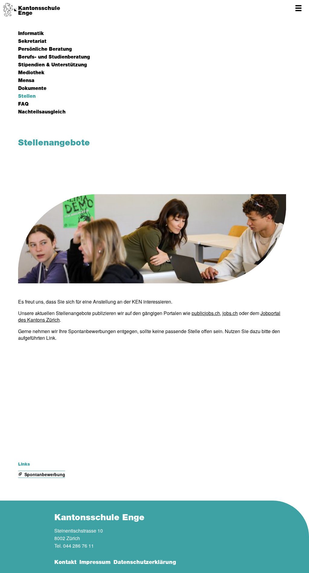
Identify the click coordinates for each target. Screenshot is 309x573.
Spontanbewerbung (44, 474)
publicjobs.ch (206, 313)
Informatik (31, 33)
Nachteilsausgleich (41, 112)
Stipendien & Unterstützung (52, 64)
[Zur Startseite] (10, 10)
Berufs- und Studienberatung (54, 57)
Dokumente (32, 88)
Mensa (26, 80)
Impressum (94, 562)
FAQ (23, 104)
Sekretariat (32, 41)
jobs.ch (230, 313)
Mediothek (31, 72)
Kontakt (65, 562)
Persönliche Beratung (45, 49)
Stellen (27, 96)
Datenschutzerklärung (144, 562)
